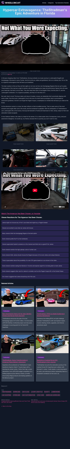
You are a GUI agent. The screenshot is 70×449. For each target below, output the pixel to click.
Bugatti (46, 392)
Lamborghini (55, 392)
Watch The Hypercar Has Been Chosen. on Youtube (20, 214)
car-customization (28, 395)
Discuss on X (4, 386)
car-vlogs (25, 392)
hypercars (16, 395)
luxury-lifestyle (36, 392)
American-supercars (53, 395)
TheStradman (6, 392)
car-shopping (6, 395)
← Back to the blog (6, 406)
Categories (51, 2)
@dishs (10, 74)
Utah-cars (40, 395)
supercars (16, 392)
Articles (44, 2)
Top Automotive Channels (62, 2)
